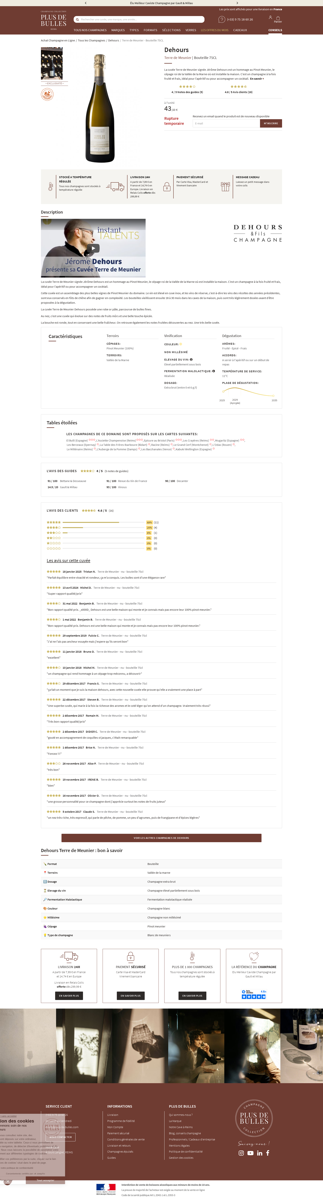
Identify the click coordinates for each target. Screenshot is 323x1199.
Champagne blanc (158, 908)
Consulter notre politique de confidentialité (28, 1168)
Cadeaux (240, 30)
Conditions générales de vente (126, 1139)
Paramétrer (23, 1180)
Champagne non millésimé (164, 917)
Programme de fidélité (121, 1121)
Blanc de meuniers (159, 935)
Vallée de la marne (158, 872)
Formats (150, 30)
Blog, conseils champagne (185, 1133)
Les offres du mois (214, 30)
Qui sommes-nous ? (181, 1115)
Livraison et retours (118, 1145)
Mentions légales (179, 1145)
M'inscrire (271, 123)
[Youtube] (250, 1152)
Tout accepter (62, 1180)
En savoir (257, 78)
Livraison (112, 1115)
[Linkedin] (259, 1152)
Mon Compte (115, 1127)
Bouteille (153, 864)
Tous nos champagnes (90, 30)
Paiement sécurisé (118, 1133)
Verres (191, 30)
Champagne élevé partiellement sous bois (173, 890)
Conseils (275, 30)
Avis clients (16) (239, 92)
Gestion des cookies (181, 1157)
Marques (118, 30)
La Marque (175, 1121)
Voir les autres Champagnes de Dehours (161, 838)
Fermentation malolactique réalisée (169, 899)
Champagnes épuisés (120, 1151)
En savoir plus (69, 995)
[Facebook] (267, 1152)
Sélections (171, 30)
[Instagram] (241, 1152)
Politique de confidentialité (186, 1151)
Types (134, 30)
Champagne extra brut (161, 881)
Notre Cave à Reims (181, 1127)
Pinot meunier (156, 926)
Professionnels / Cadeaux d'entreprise (192, 1139)
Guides (111, 1157)
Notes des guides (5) (187, 92)
